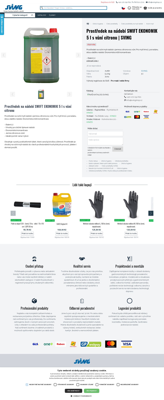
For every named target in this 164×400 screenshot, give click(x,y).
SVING (144, 71)
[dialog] (82, 383)
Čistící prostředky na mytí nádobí (132, 23)
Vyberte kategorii (19, 15)
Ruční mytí (150, 23)
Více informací (89, 380)
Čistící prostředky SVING (110, 166)
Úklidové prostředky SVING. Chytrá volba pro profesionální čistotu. (110, 171)
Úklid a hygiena (98, 23)
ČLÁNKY (52, 15)
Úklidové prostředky (121, 161)
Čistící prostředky (112, 23)
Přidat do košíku (27, 233)
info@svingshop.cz (155, 2)
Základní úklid (93, 166)
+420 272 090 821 (124, 2)
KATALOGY (42, 15)
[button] (82, 396)
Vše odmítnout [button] (73, 391)
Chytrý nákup (93, 161)
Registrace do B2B (107, 2)
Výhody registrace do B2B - (107, 81)
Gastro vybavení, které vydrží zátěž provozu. (103, 163)
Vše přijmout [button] (91, 391)
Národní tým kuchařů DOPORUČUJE (101, 168)
